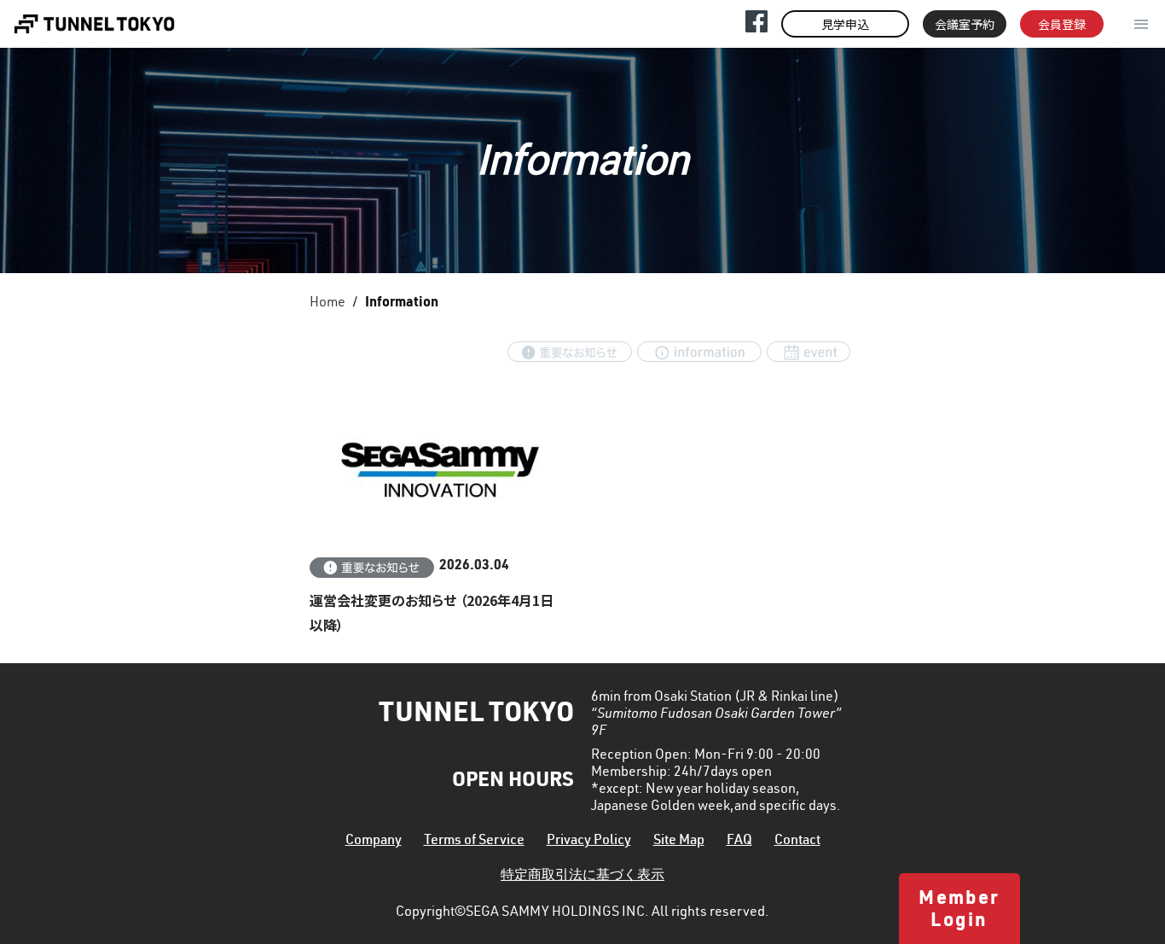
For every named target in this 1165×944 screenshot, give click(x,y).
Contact (797, 841)
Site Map (678, 841)
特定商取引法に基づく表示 (582, 876)
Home (327, 304)
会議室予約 (964, 23)
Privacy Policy (589, 841)
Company (373, 841)
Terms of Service (474, 841)
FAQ (739, 841)
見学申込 (845, 23)
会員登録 (1062, 23)
